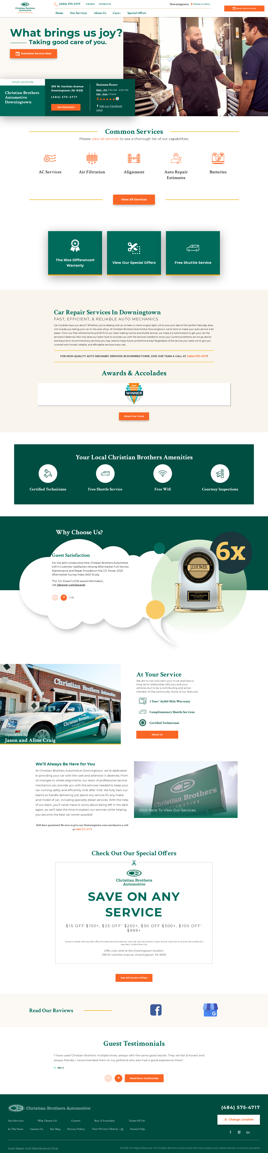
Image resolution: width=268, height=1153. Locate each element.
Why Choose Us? (47, 1120)
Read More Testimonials (144, 1078)
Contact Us (105, 4)
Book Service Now (246, 8)
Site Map (55, 1129)
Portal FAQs (137, 1129)
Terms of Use (137, 1120)
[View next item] (64, 598)
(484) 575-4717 (69, 3)
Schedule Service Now (36, 53)
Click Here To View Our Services (167, 810)
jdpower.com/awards (71, 585)
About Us (157, 734)
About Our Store (134, 416)
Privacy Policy (76, 1129)
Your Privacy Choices (105, 1129)
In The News (15, 1129)
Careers (90, 4)
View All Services (134, 199)
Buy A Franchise (104, 1120)
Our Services (15, 1120)
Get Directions (66, 107)
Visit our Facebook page (109, 108)
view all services (105, 139)
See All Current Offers (134, 977)
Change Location (201, 4)
